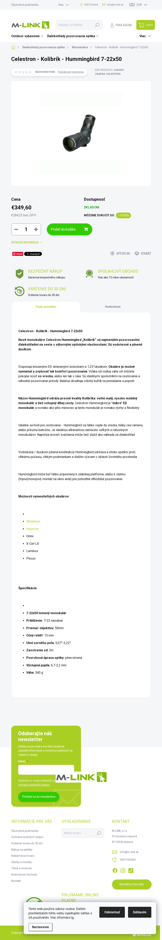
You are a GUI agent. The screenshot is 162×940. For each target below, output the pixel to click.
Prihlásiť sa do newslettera (38, 796)
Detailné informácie (25, 242)
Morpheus (33, 521)
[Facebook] (115, 870)
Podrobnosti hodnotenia (71, 72)
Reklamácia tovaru (23, 855)
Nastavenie (40, 927)
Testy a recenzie (21, 868)
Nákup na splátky (21, 849)
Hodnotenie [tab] (113, 306)
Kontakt (16, 880)
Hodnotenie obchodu (24, 874)
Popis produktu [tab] (46, 306)
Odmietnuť (112, 912)
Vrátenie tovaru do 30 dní (26, 843)
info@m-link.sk (129, 852)
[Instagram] (123, 870)
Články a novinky (21, 862)
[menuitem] (27, 36)
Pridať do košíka (63, 229)
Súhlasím (139, 912)
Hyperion (32, 529)
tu (72, 917)
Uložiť (19, 253)
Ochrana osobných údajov (27, 837)
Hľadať (97, 24)
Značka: (108, 74)
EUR (139, 4)
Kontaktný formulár (132, 884)
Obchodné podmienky (25, 4)
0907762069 (128, 859)
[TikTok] (131, 870)
